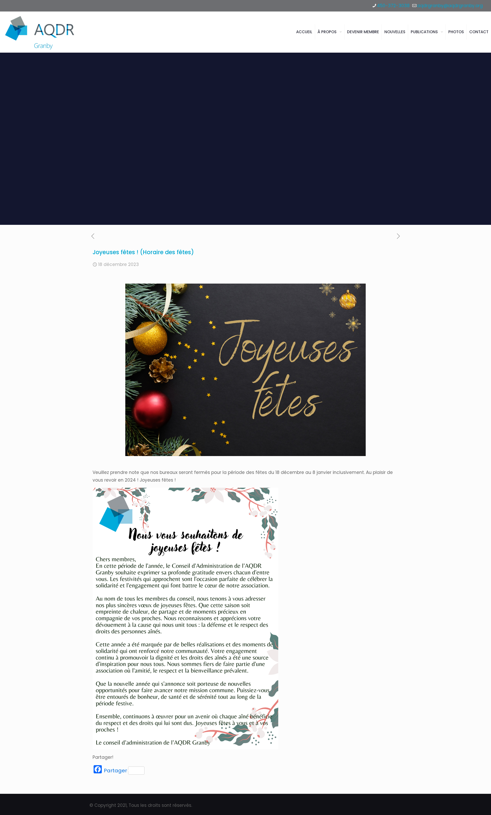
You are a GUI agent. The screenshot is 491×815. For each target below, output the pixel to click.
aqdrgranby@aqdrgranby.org (450, 6)
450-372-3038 (393, 6)
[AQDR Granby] (40, 31)
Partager (115, 770)
